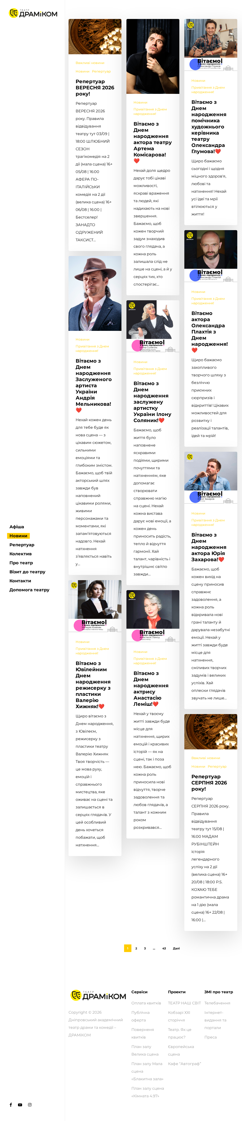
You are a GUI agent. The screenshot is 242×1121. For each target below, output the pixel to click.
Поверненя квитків (142, 1033)
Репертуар (101, 71)
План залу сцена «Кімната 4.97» (147, 1092)
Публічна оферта (140, 1016)
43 (164, 948)
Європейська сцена (181, 1050)
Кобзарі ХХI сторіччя (179, 1016)
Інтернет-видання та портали (215, 1020)
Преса (210, 1037)
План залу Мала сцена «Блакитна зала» (147, 1071)
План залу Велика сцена (145, 1050)
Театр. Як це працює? (179, 1033)
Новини (83, 71)
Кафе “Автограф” (184, 1064)
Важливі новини (90, 63)
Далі (176, 948)
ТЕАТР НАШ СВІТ (184, 1003)
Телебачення (217, 1003)
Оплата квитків (146, 1003)
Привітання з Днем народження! (150, 111)
